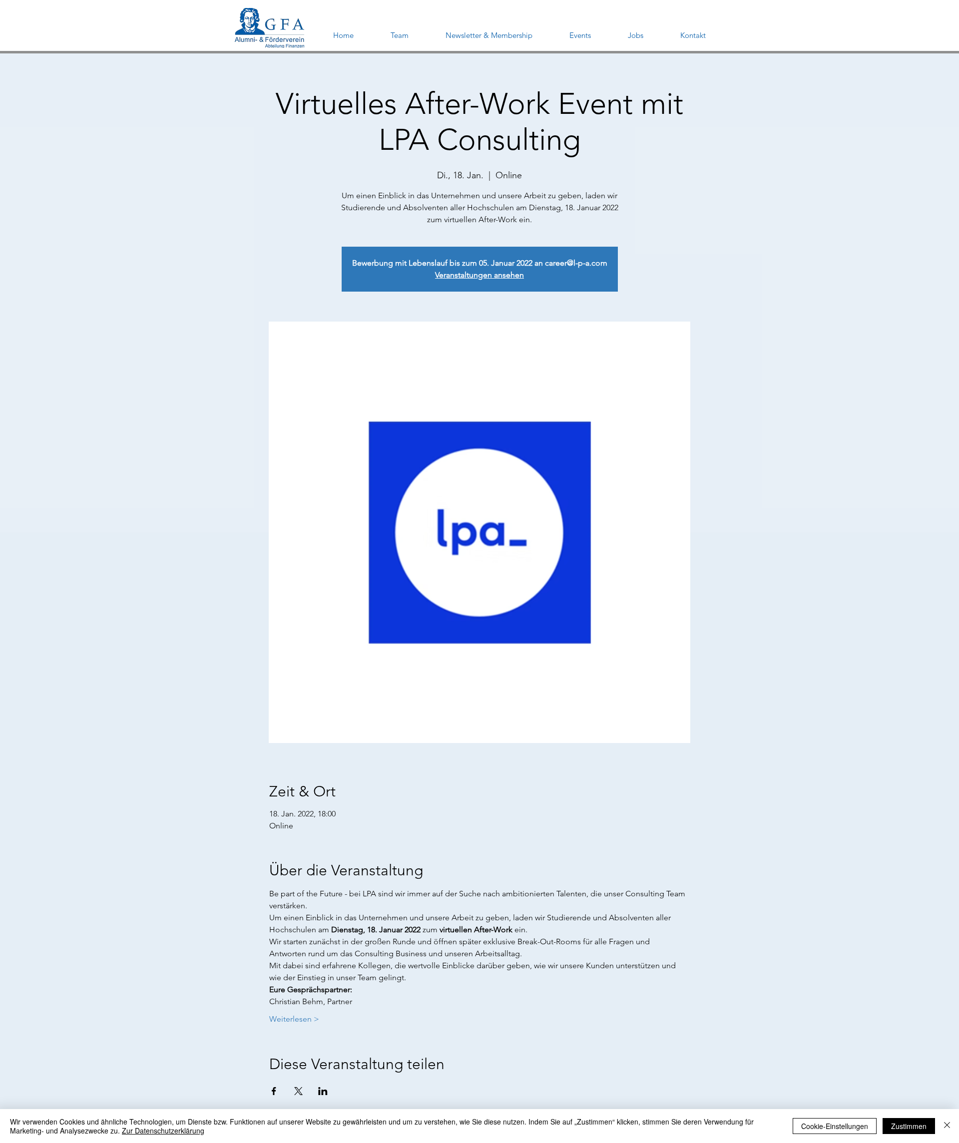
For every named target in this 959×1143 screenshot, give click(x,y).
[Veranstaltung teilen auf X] (298, 1091)
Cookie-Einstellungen (834, 1126)
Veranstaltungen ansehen (479, 275)
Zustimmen (909, 1126)
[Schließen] (947, 1126)
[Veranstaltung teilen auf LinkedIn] (323, 1091)
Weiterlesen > (294, 1019)
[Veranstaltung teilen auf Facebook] (274, 1091)
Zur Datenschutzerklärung (163, 1131)
